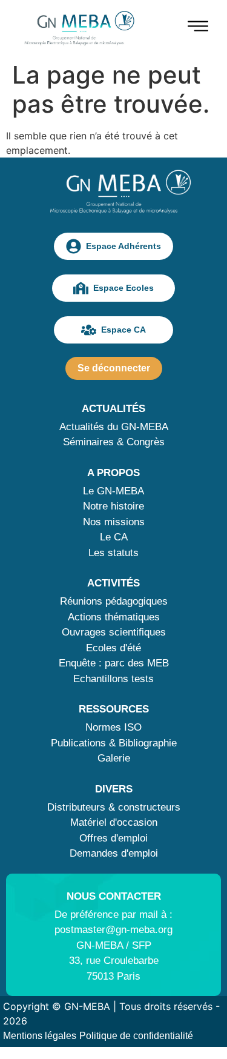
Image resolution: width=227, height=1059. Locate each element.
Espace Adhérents (123, 246)
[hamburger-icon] (198, 28)
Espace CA (123, 329)
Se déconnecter (113, 368)
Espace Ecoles (123, 288)
